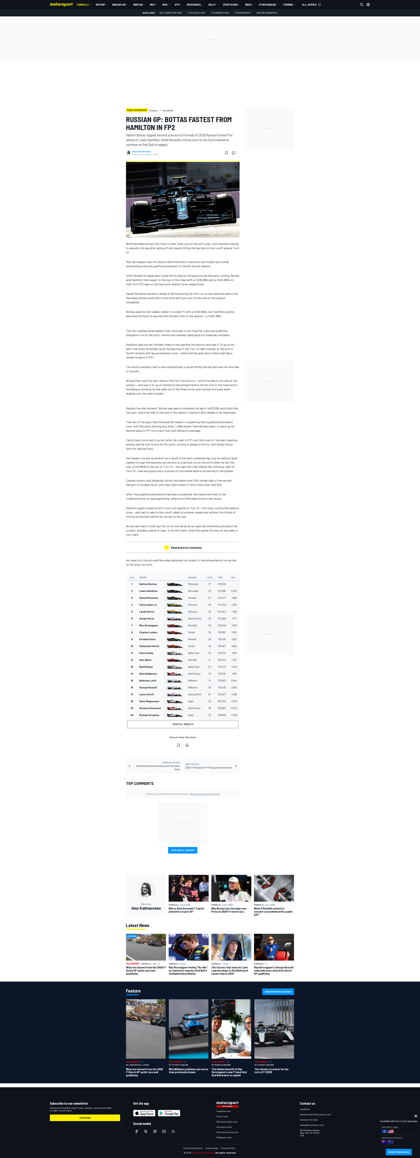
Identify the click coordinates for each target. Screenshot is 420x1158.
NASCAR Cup (119, 4)
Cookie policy (211, 1148)
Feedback (305, 1109)
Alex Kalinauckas (141, 151)
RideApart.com (224, 1137)
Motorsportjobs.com (227, 1121)
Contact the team (309, 1119)
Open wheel (194, 4)
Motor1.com (222, 1116)
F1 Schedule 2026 (196, 12)
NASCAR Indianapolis (267, 12)
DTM (177, 4)
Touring (288, 4)
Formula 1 (83, 4)
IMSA (165, 4)
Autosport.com (224, 1127)
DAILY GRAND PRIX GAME (170, 12)
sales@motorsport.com (312, 1125)
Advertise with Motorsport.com (315, 1114)
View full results (182, 724)
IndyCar (138, 4)
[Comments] (235, 153)
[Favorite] (226, 153)
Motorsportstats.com (227, 1132)
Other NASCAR (267, 4)
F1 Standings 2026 (220, 12)
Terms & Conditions (192, 1148)
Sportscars (230, 4)
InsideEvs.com (224, 1111)
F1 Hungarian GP (243, 12)
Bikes (248, 4)
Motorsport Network (203, 1152)
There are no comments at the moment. (183, 793)
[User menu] (368, 4)
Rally (212, 4)
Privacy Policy (228, 1148)
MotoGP (100, 4)
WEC (152, 4)
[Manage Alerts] (187, 745)
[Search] (361, 4)
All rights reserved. (225, 1152)
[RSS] (173, 1131)
